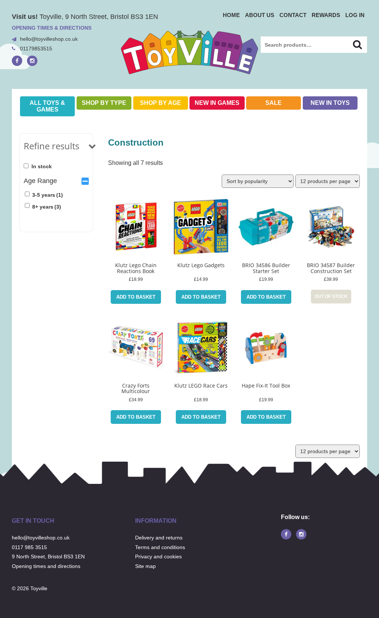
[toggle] (85, 181)
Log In (355, 15)
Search (351, 44)
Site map (145, 566)
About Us (259, 15)
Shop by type (104, 103)
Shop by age (160, 103)
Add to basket (135, 297)
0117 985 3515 (29, 547)
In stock (41, 166)
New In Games (217, 103)
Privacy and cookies (158, 556)
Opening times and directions (46, 566)
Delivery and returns (158, 538)
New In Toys (330, 103)
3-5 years (47, 195)
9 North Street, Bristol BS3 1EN (48, 556)
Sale (273, 103)
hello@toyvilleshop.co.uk (49, 39)
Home (231, 15)
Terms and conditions (160, 547)
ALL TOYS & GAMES (47, 106)
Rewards (326, 15)
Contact (292, 15)
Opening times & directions (51, 28)
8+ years (46, 207)
